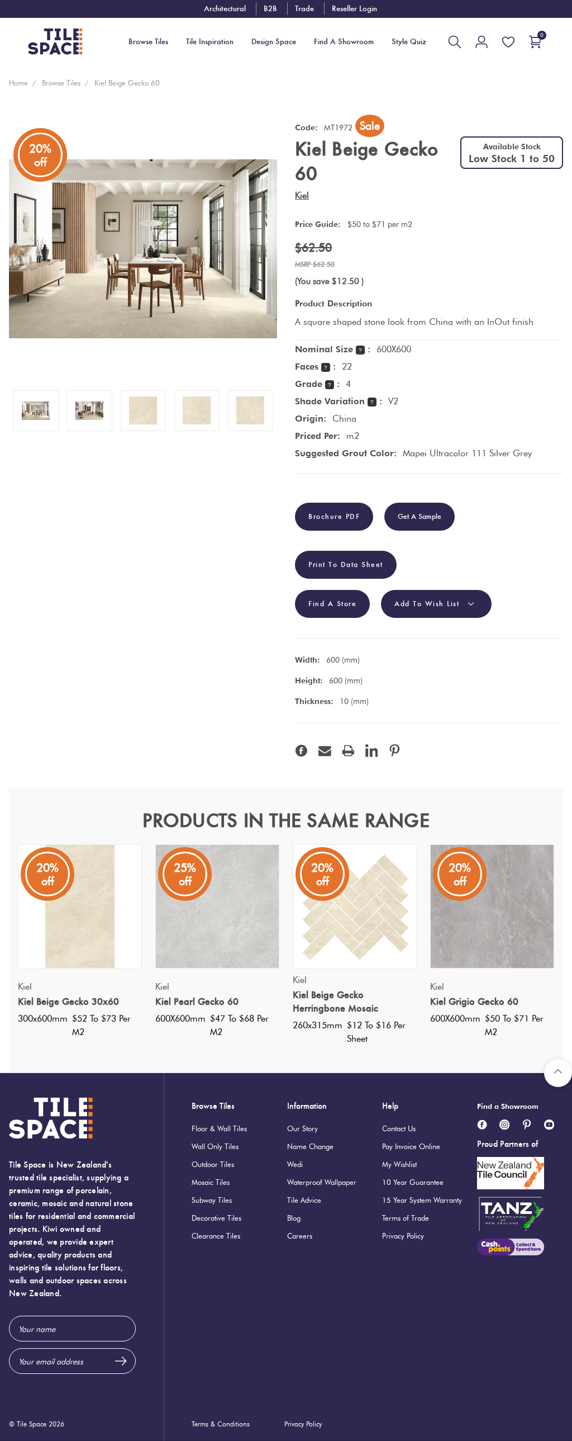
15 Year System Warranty (422, 1200)
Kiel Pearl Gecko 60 (197, 1001)
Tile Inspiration (209, 41)
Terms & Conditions (221, 1424)
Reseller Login (354, 8)
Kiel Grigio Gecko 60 (474, 1001)
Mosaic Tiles (211, 1182)
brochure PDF (334, 516)
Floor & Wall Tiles (219, 1128)
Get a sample (419, 516)
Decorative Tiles (216, 1217)
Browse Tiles (213, 1105)
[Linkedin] (371, 750)
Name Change (310, 1146)
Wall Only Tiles (215, 1146)
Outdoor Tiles (213, 1164)
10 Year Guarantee (413, 1182)
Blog (294, 1217)
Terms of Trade (405, 1217)
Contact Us (399, 1128)
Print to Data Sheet (345, 564)
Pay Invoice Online (411, 1146)
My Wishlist (399, 1164)
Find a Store (332, 603)
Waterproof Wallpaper (321, 1182)
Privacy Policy (403, 1235)
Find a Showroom (507, 1106)
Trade (304, 8)
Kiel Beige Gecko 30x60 (68, 1001)
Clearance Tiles (216, 1235)
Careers (299, 1235)
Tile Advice (304, 1200)
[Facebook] (301, 750)
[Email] (324, 750)
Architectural (225, 8)
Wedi (295, 1164)
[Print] (348, 750)
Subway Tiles (212, 1200)
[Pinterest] (394, 750)
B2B (270, 8)
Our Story (302, 1128)
